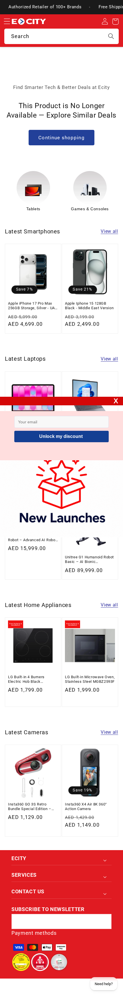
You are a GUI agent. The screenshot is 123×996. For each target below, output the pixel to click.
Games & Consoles (37, 209)
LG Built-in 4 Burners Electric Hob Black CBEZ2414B (26, 679)
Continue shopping (61, 137)
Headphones (94, 209)
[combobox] (61, 36)
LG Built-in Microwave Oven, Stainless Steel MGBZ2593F (90, 679)
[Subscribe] (104, 921)
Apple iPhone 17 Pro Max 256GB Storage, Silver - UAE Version (32, 306)
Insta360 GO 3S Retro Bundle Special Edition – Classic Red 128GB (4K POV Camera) (32, 807)
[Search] (111, 36)
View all (109, 231)
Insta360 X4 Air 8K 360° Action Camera (86, 806)
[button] (6, 21)
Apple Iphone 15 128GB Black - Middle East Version (89, 305)
